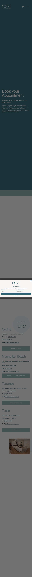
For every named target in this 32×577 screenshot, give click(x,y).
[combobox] (23, 291)
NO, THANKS (16, 295)
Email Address (3, 289)
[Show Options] (30, 291)
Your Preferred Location (20, 289)
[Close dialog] (31, 280)
